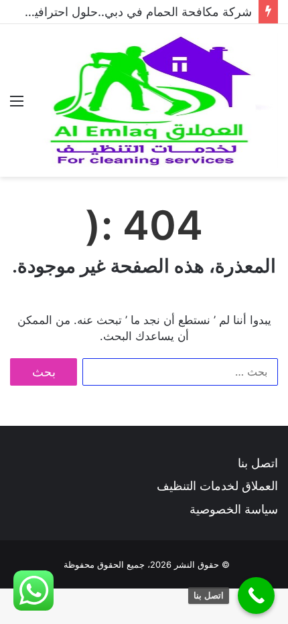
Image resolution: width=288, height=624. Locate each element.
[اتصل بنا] (256, 595)
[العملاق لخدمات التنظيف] (155, 100)
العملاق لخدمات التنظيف (217, 486)
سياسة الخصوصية (234, 509)
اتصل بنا (258, 463)
